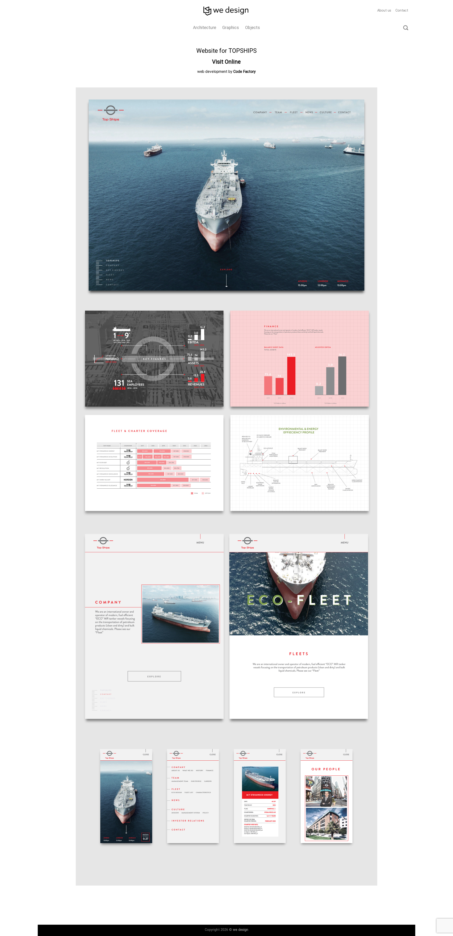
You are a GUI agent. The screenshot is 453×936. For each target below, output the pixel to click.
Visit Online (226, 62)
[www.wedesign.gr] (226, 10)
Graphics (230, 27)
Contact (401, 10)
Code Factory (244, 71)
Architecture (204, 27)
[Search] (405, 27)
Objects (252, 27)
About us (384, 10)
